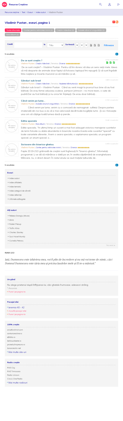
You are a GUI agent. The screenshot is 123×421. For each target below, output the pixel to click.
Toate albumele (13, 30)
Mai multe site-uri (17, 352)
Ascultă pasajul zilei (17, 311)
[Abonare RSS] (117, 22)
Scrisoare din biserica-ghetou (37, 144)
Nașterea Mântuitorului (68, 84)
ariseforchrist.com (15, 330)
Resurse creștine (12, 12)
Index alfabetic (15, 182)
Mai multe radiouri (17, 382)
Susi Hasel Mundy (17, 236)
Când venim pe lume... (33, 100)
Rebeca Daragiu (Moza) (19, 215)
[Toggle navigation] (118, 4)
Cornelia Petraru (16, 240)
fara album (40, 124)
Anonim (12, 288)
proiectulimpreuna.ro (16, 344)
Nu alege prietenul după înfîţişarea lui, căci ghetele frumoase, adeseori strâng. (48, 284)
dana (11, 220)
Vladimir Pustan (28, 63)
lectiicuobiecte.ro (14, 341)
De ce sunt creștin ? (31, 60)
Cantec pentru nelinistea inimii (48, 147)
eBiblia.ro (11, 337)
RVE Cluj (11, 367)
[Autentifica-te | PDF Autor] (113, 22)
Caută (10, 44)
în (44, 44)
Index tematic (15, 186)
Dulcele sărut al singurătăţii (47, 104)
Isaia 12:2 (9, 253)
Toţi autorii (110, 245)
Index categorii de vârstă (19, 191)
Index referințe (15, 195)
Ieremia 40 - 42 (16, 307)
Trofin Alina (14, 228)
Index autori (41, 12)
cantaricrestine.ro (14, 333)
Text (23, 12)
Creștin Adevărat (43, 63)
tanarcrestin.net (14, 348)
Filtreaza (109, 45)
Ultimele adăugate (17, 199)
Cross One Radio (14, 378)
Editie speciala (29, 120)
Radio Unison (13, 375)
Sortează (69, 44)
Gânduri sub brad (31, 80)
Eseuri (30, 12)
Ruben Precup (15, 224)
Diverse (62, 63)
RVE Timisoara (13, 371)
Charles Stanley (16, 232)
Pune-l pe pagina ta (16, 291)
